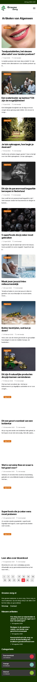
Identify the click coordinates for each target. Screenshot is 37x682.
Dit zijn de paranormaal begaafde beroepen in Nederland (18, 190)
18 (18, 580)
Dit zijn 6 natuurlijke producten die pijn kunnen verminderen (17, 375)
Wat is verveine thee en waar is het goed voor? (17, 466)
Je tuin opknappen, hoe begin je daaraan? (18, 145)
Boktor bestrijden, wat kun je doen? (16, 329)
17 (14, 580)
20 (27, 580)
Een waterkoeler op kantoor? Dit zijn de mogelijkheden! (18, 99)
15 (5, 580)
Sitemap (5, 606)
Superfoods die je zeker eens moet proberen (16, 512)
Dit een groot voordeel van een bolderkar (17, 422)
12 (23, 576)
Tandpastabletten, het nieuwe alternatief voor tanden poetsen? (18, 52)
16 (9, 580)
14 (33, 576)
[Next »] (32, 580)
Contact (13, 606)
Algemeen (7, 27)
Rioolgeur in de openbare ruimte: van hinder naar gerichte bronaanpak (20, 629)
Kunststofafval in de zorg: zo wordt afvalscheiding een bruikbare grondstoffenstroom (22, 639)
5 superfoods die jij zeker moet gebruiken (17, 236)
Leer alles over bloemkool (15, 558)
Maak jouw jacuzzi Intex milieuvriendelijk (14, 282)
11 (19, 576)
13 (28, 576)
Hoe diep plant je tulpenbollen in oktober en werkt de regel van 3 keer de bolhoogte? (22, 619)
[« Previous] (4, 576)
